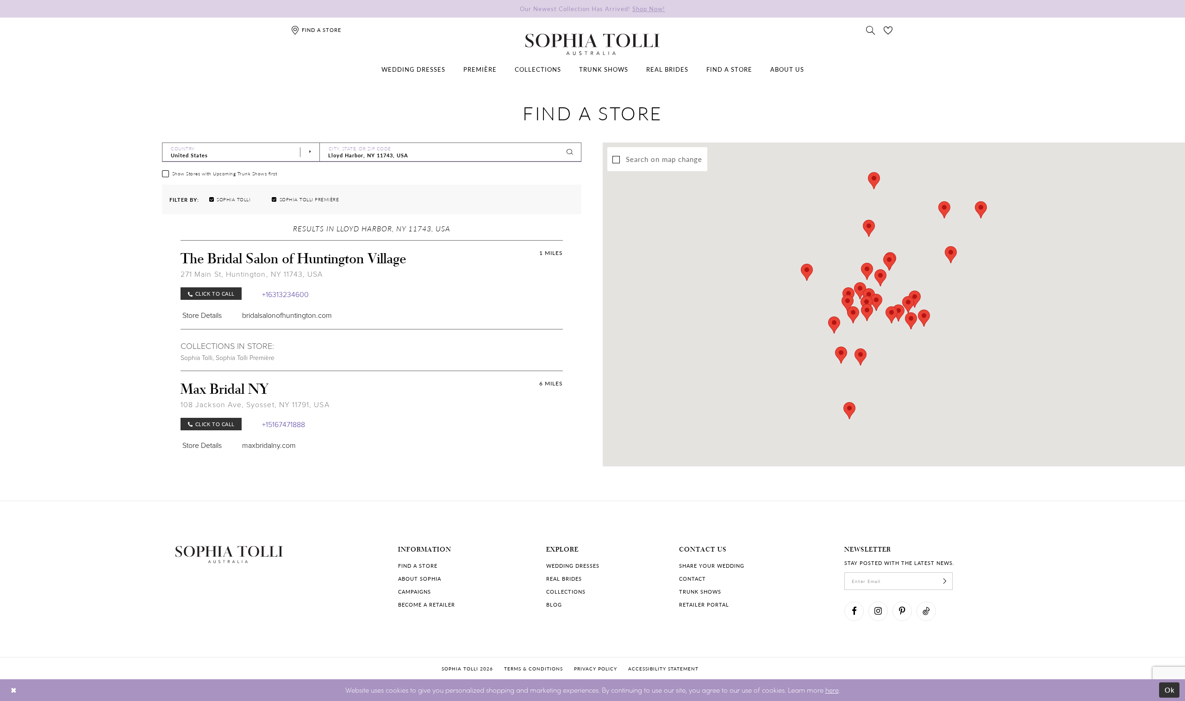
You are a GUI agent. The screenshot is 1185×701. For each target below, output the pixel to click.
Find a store (417, 565)
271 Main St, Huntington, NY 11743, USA (252, 274)
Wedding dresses (572, 565)
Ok (1170, 690)
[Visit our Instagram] (878, 611)
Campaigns (414, 591)
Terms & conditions (533, 668)
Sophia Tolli (196, 357)
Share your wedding (711, 565)
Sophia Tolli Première (245, 357)
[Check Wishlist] (888, 30)
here (832, 690)
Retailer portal (704, 604)
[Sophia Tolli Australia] (592, 44)
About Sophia (419, 578)
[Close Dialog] (14, 690)
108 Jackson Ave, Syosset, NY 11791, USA (255, 404)
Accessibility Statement (663, 668)
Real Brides (564, 578)
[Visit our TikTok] (926, 611)
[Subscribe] (945, 581)
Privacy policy (595, 668)
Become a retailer (426, 604)
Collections (566, 591)
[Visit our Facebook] (854, 611)
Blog (554, 604)
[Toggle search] (870, 30)
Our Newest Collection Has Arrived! (592, 8)
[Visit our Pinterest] (902, 611)
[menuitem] (413, 69)
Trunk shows (700, 591)
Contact (692, 578)
